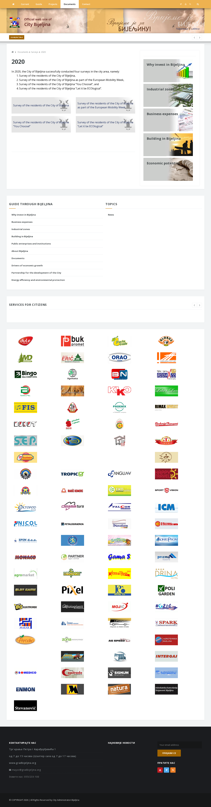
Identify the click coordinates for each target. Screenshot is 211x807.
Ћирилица (182, 28)
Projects (53, 4)
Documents (69, 4)
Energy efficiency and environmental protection (38, 279)
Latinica (195, 28)
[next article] (194, 37)
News (111, 214)
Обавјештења (17, 37)
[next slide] (199, 305)
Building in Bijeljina (22, 236)
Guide (39, 4)
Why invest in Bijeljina (24, 214)
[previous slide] (194, 305)
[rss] (190, 4)
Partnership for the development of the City (36, 272)
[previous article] (199, 37)
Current (25, 4)
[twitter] (181, 4)
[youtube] (185, 4)
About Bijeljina (20, 251)
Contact (86, 4)
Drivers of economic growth (27, 265)
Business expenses (22, 221)
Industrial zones (21, 229)
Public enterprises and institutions (31, 243)
